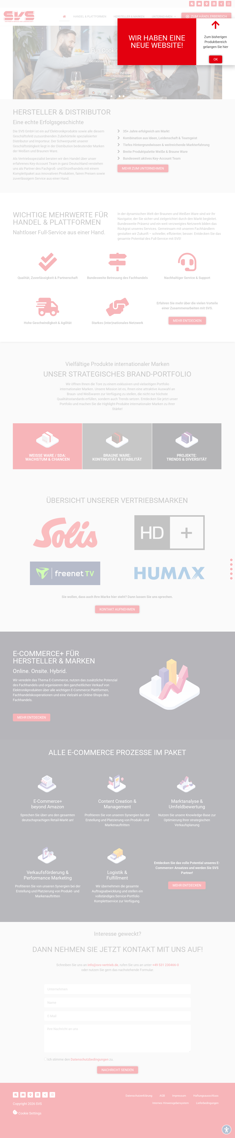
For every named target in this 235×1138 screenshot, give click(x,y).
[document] (117, 569)
